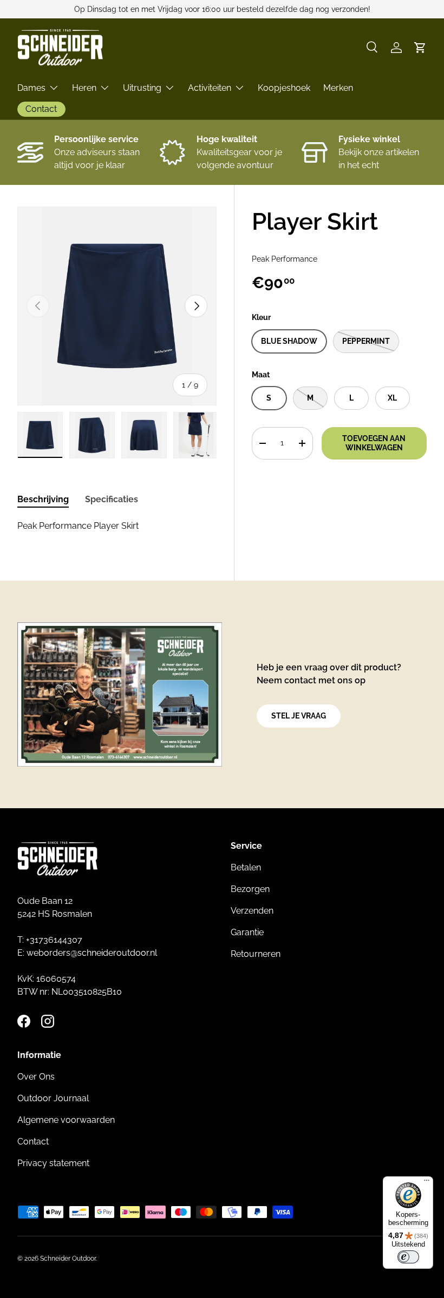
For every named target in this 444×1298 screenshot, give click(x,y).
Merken (338, 88)
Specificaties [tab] (111, 499)
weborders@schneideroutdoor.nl (92, 953)
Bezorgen (250, 889)
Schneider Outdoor (68, 1258)
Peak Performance (284, 259)
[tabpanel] (117, 526)
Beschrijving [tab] (43, 499)
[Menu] (426, 1182)
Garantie (247, 932)
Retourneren (255, 954)
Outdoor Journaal (53, 1098)
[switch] (408, 1256)
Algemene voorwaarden (66, 1120)
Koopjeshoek (284, 88)
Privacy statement (53, 1163)
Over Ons (36, 1076)
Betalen (246, 867)
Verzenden (252, 911)
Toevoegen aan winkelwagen (374, 443)
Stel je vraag (298, 715)
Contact (33, 1141)
